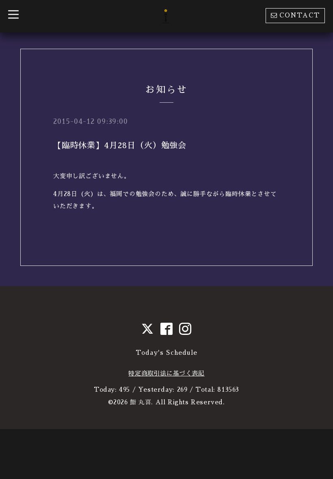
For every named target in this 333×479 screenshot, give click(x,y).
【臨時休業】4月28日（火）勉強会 (119, 145)
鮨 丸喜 (140, 402)
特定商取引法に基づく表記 (166, 373)
